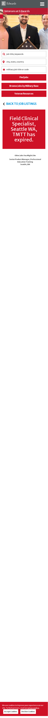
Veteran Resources (23, 93)
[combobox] (24, 54)
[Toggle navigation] (42, 5)
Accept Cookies (10, 711)
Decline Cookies (28, 711)
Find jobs (24, 77)
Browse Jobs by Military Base (23, 86)
